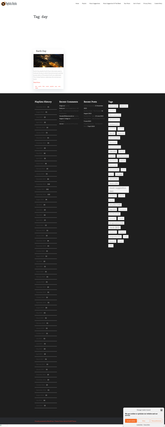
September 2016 (41, 390)
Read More (37, 82)
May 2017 (39, 349)
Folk (43, 86)
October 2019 (40, 297)
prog (121, 218)
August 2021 (40, 199)
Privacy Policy (147, 424)
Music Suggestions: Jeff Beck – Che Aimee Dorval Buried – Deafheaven (69, 110)
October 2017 (40, 333)
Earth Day (41, 51)
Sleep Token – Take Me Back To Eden (94, 118)
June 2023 (39, 117)
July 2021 (39, 204)
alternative (114, 115)
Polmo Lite (62, 421)
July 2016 (39, 400)
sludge (122, 232)
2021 (113, 106)
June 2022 (39, 148)
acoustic (112, 110)
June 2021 (39, 210)
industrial (113, 165)
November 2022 (41, 143)
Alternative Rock (114, 119)
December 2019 (41, 287)
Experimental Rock (114, 147)
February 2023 (40, 127)
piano (111, 200)
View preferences (156, 421)
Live (111, 174)
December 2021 (41, 179)
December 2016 (41, 374)
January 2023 (40, 132)
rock (59, 86)
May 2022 (39, 153)
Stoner (112, 241)
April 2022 (39, 158)
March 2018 (39, 318)
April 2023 (39, 122)
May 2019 (39, 313)
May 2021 (39, 215)
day (36, 86)
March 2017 (39, 359)
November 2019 (41, 292)
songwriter (115, 237)
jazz (123, 169)
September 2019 (41, 302)
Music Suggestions (94, 3)
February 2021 (40, 230)
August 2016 (40, 395)
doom (121, 133)
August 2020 (40, 256)
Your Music (127, 3)
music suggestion (117, 189)
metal (47, 86)
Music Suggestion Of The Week (112, 3)
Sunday (67, 105)
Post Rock (114, 214)
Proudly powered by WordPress (44, 421)
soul (125, 236)
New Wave (112, 195)
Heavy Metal (113, 160)
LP (119, 174)
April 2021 (39, 220)
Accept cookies (131, 421)
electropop (112, 142)
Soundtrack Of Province (71, 123)
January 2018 (40, 328)
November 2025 (41, 107)
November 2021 (41, 184)
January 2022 (40, 174)
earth (39, 86)
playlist (52, 86)
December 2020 (41, 241)
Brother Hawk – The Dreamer (92, 111)
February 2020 (40, 277)
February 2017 (40, 364)
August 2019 (40, 307)
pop (56, 86)
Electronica (114, 138)
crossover (112, 128)
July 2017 (39, 338)
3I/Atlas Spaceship (89, 105)
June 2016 (39, 405)
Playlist (84, 3)
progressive (116, 223)
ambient (114, 124)
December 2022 (41, 138)
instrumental (113, 169)
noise (121, 195)
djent (111, 133)
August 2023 (40, 112)
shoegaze (112, 232)
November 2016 (41, 379)
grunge (111, 156)
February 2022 (40, 168)
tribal (36, 88)
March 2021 (39, 225)
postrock (112, 218)
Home (77, 3)
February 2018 (40, 323)
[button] (161, 410)
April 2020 (39, 266)
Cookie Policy (140, 424)
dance (121, 128)
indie (122, 160)
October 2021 (40, 189)
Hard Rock (123, 156)
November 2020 (41, 246)
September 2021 (41, 194)
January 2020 (40, 282)
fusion (121, 151)
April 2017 (39, 354)
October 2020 (40, 251)
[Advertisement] (82, 37)
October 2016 (40, 385)
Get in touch (136, 3)
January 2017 (40, 369)
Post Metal (122, 209)
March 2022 (39, 163)
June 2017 (39, 343)
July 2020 (39, 261)
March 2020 (39, 271)
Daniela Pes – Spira (89, 116)
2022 (124, 106)
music (113, 183)
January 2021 (40, 235)
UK (110, 245)
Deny (143, 421)
